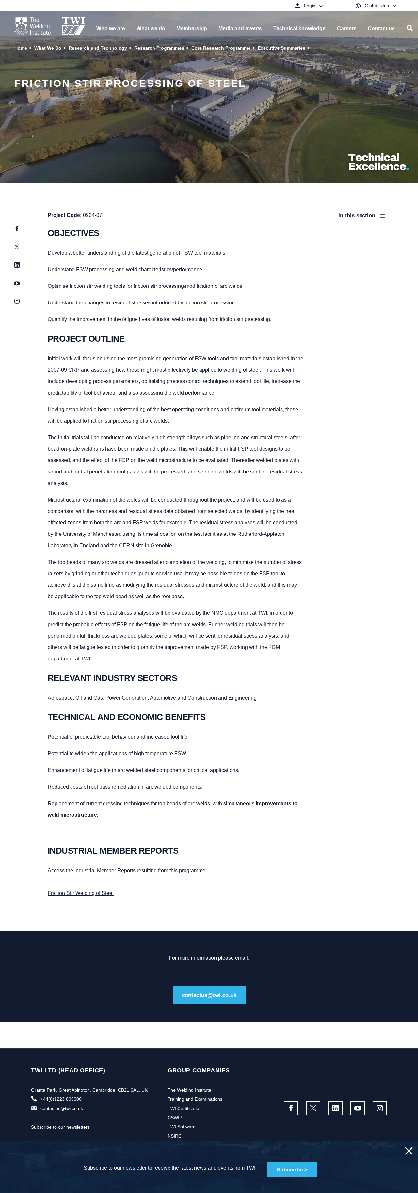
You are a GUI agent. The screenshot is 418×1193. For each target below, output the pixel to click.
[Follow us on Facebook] (291, 1108)
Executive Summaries (281, 48)
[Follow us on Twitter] (313, 1108)
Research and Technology (98, 48)
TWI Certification (185, 1108)
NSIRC (175, 1136)
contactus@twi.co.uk (209, 995)
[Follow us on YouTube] (357, 1108)
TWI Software (182, 1126)
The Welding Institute (189, 1089)
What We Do (47, 48)
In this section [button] (357, 215)
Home (20, 48)
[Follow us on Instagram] (380, 1108)
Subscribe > (292, 1170)
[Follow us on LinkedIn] (335, 1108)
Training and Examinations (195, 1099)
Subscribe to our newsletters (60, 1127)
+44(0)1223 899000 (61, 1099)
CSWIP (175, 1117)
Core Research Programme (220, 48)
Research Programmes (159, 48)
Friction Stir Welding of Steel (81, 893)
